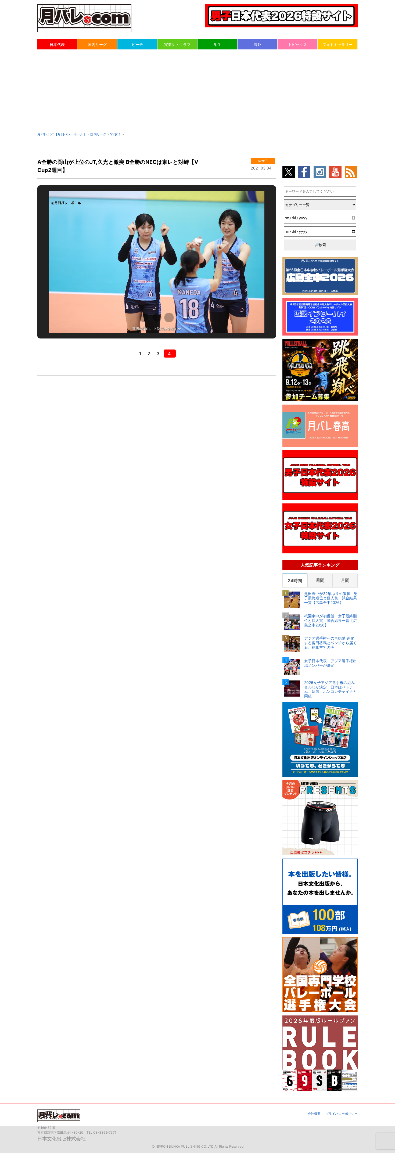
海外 (257, 44)
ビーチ (137, 44)
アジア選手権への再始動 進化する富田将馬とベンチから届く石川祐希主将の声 (330, 643)
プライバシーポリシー (341, 1114)
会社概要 (314, 1114)
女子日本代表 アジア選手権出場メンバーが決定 (330, 663)
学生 (217, 44)
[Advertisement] (197, 90)
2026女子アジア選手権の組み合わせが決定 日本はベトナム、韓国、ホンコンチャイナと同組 (330, 689)
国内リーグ (97, 44)
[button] (144, 317)
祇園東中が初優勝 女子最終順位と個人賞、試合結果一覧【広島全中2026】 (330, 620)
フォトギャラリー (337, 44)
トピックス (297, 44)
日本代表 (57, 44)
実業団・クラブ (177, 44)
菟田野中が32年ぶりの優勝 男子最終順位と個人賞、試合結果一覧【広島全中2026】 (331, 598)
